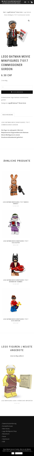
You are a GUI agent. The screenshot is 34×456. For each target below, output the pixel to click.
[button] (28, 20)
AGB (3, 441)
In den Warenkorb (18, 92)
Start (4, 12)
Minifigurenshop (11, 1)
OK (13, 453)
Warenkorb (5, 434)
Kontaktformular (7, 426)
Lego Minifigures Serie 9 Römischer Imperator (17, 400)
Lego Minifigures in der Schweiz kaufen (11, 3)
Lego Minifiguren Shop (9, 431)
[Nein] (32, 451)
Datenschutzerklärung (9, 423)
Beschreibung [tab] (8, 115)
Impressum (5, 439)
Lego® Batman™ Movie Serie (15, 12)
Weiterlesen (19, 453)
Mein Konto (6, 429)
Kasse (4, 436)
